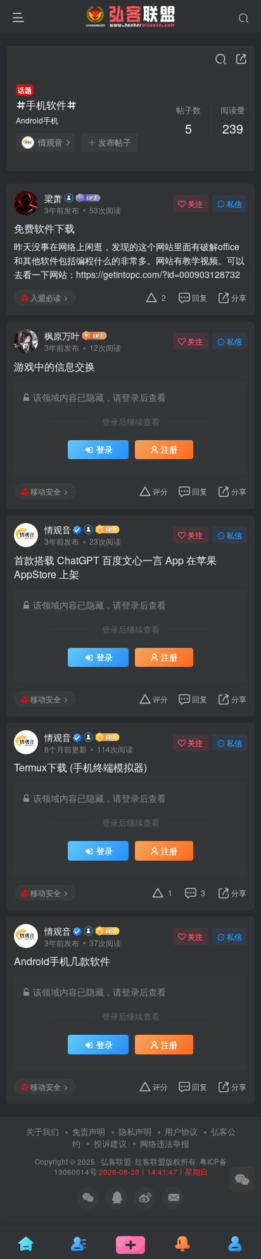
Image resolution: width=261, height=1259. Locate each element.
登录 (104, 449)
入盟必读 (45, 297)
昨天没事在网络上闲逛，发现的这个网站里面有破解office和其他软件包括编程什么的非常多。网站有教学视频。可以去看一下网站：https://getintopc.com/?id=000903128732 (129, 260)
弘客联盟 (116, 1161)
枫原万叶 (62, 335)
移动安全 (45, 491)
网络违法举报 (164, 1143)
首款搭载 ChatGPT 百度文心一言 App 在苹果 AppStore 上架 (115, 567)
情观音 (50, 142)
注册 (169, 449)
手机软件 (46, 105)
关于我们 (42, 1131)
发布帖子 (114, 142)
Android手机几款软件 (62, 961)
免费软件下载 (44, 229)
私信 (234, 203)
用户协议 (181, 1131)
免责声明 (88, 1131)
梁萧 (53, 198)
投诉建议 (110, 1143)
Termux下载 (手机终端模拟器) (80, 768)
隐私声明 (134, 1131)
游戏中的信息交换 (54, 367)
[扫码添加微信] (242, 1179)
